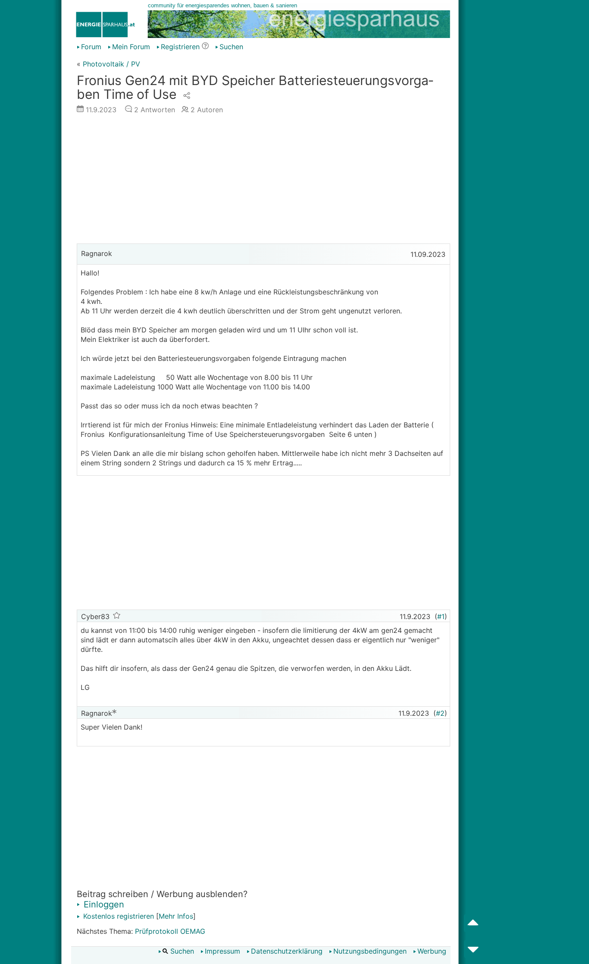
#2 (440, 713)
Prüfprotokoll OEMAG (170, 931)
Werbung (431, 951)
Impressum (222, 951)
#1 (441, 616)
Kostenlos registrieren (117, 916)
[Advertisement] (263, 180)
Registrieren (180, 46)
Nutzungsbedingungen (370, 951)
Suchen (231, 46)
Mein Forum (131, 46)
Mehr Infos (176, 916)
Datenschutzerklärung (287, 951)
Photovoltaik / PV (111, 64)
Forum (91, 46)
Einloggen (102, 904)
